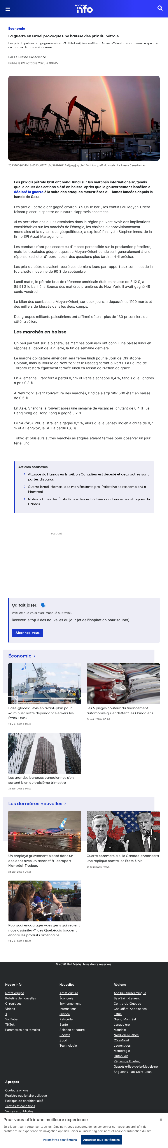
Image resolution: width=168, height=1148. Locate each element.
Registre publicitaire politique (26, 1095)
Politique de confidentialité (24, 1101)
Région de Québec (127, 1061)
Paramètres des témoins (22, 1030)
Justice (65, 1014)
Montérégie (122, 1051)
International (68, 1009)
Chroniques (13, 1003)
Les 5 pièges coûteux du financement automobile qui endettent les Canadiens (120, 711)
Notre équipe (14, 993)
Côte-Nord (121, 1040)
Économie (16, 28)
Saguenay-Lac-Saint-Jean (133, 1071)
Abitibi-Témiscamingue (130, 993)
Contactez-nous (16, 1090)
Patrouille (66, 1019)
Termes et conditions (20, 1106)
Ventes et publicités (19, 1111)
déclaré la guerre (29, 192)
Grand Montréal (125, 1019)
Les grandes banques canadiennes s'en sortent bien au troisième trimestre (41, 780)
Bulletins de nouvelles (20, 998)
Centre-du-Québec (127, 1003)
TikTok (10, 1024)
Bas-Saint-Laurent (127, 998)
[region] (84, 1130)
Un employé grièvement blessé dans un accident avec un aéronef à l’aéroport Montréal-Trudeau (40, 861)
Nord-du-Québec (126, 1035)
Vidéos (10, 1009)
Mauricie (120, 1030)
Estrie (118, 1014)
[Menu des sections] (8, 8)
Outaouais (121, 1056)
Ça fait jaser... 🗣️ (29, 605)
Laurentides (122, 1045)
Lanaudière (122, 1024)
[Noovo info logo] (84, 9)
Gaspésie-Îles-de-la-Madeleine (136, 1066)
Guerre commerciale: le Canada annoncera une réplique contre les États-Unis (123, 858)
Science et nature (72, 1030)
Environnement (70, 1003)
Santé (64, 1024)
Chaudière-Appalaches (130, 1009)
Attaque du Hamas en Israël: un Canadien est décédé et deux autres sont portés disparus (88, 477)
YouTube (11, 1019)
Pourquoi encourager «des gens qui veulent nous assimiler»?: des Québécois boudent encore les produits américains (44, 930)
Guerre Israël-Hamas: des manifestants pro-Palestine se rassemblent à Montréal (87, 489)
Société (65, 1035)
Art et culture (69, 993)
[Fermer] (161, 1119)
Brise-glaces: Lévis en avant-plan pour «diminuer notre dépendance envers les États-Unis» (41, 713)
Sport (63, 1040)
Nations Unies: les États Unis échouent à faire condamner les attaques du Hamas (89, 502)
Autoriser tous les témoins (101, 1139)
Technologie (68, 1045)
